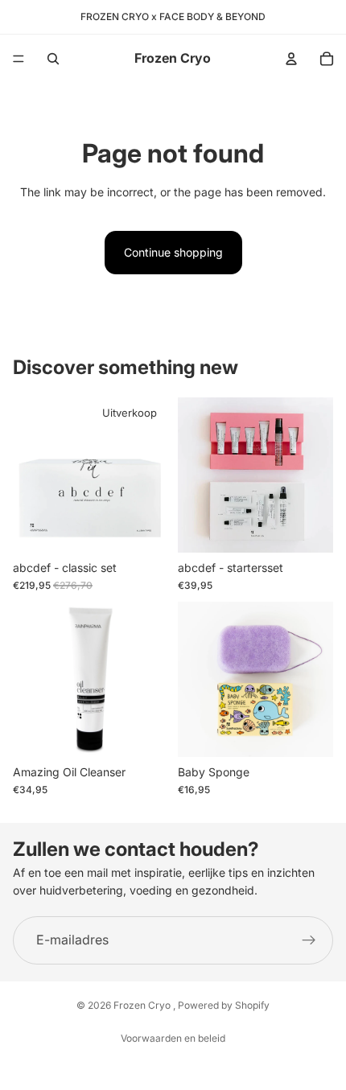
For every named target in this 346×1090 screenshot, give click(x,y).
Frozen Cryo (143, 1005)
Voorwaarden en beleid (173, 1038)
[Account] (291, 58)
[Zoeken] (53, 58)
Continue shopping (173, 252)
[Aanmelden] (309, 940)
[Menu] (18, 58)
